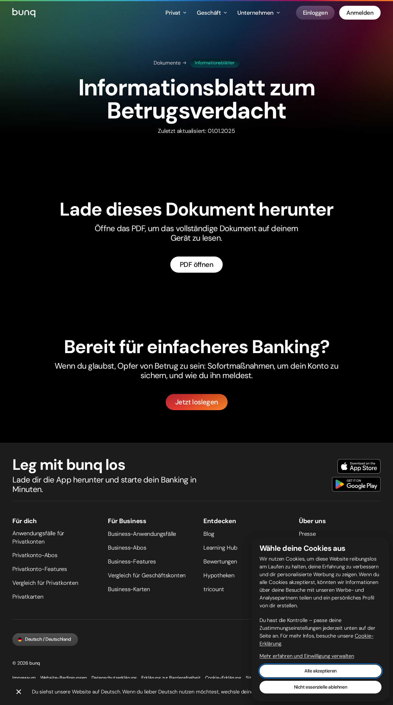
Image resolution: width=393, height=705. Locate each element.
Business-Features (132, 561)
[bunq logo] (23, 12)
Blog (208, 534)
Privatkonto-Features (39, 569)
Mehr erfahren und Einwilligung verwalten (307, 656)
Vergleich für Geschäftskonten (147, 575)
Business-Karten (129, 589)
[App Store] (359, 466)
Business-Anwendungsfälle (142, 534)
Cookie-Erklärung (223, 678)
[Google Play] (356, 484)
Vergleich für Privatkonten (45, 583)
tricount (213, 589)
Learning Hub (220, 547)
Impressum (24, 678)
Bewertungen (220, 561)
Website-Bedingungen (63, 678)
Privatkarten (27, 596)
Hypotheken (218, 575)
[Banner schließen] (18, 691)
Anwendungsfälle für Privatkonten (38, 537)
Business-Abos (127, 547)
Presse (307, 534)
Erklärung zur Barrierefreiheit (170, 678)
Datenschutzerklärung (114, 678)
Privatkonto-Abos (35, 555)
